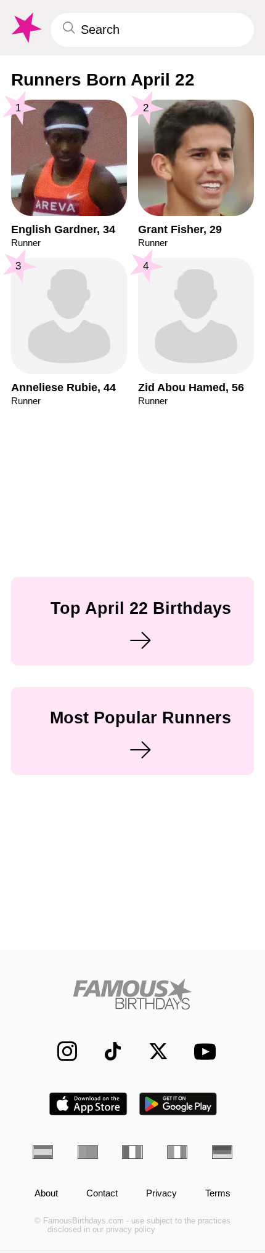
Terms (217, 1193)
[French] (132, 1152)
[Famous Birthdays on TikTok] (106, 1051)
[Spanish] (43, 1152)
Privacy (161, 1193)
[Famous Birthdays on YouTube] (201, 1051)
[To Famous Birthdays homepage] (25, 28)
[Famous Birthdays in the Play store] (178, 1103)
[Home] (132, 994)
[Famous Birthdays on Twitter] (151, 1051)
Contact (102, 1193)
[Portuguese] (88, 1152)
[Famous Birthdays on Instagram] (60, 1051)
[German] (222, 1152)
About (46, 1193)
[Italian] (177, 1152)
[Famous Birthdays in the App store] (88, 1103)
